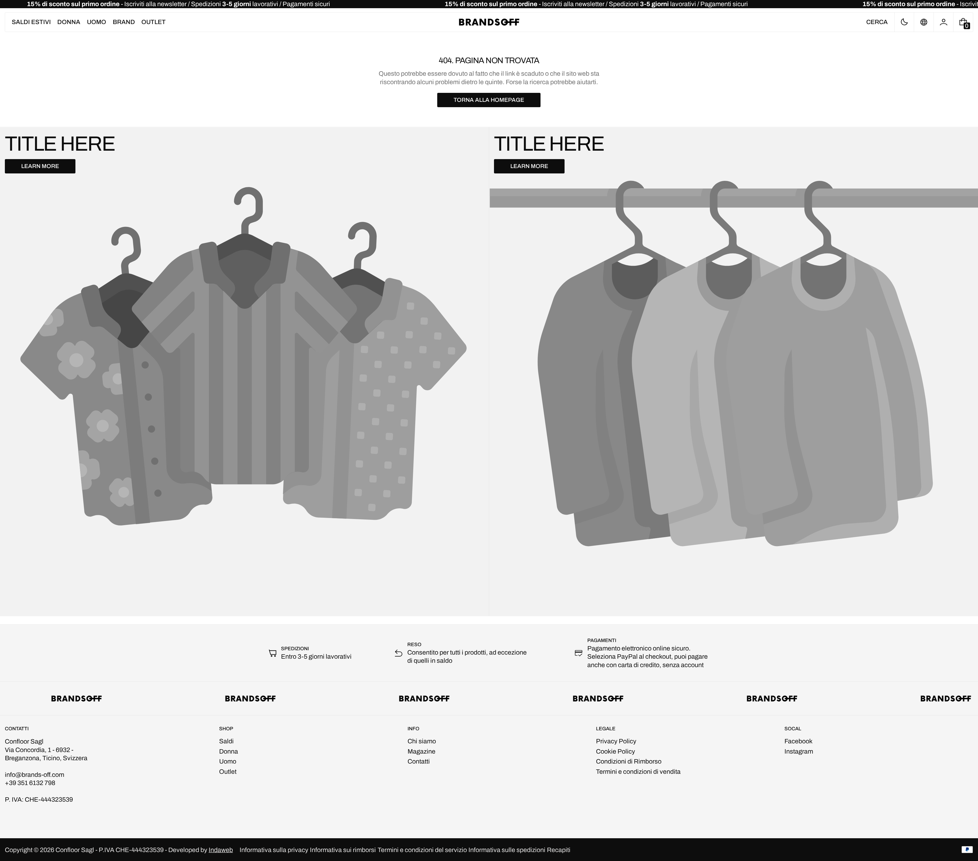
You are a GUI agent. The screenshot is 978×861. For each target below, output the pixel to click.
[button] (877, 22)
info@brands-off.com (34, 774)
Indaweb (221, 849)
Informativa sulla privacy (274, 849)
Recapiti (558, 849)
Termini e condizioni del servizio (422, 849)
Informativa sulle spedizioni (506, 849)
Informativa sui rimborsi (343, 849)
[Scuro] (904, 22)
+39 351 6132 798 (30, 782)
